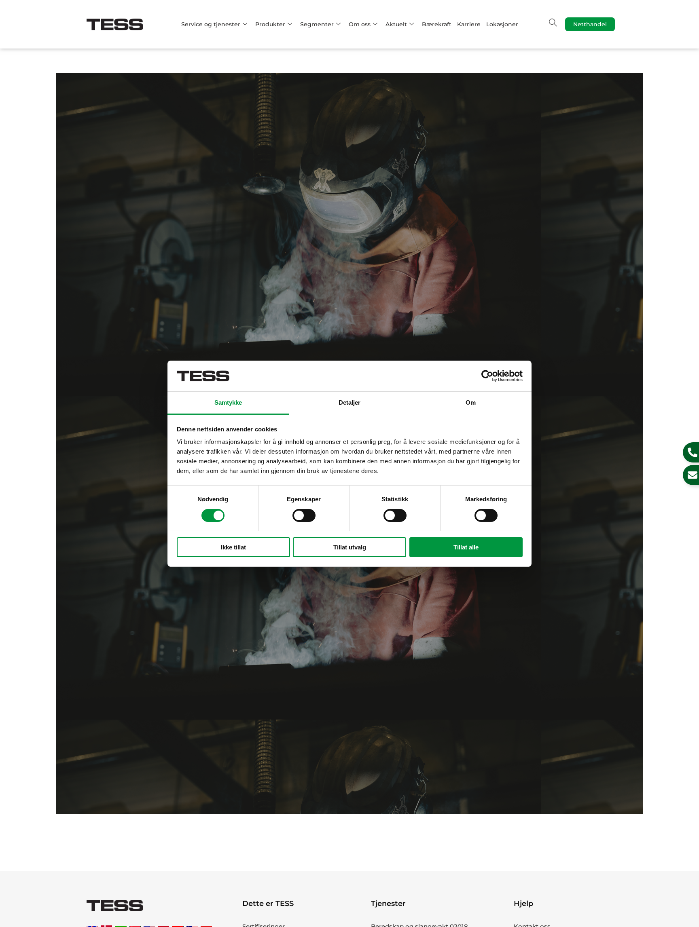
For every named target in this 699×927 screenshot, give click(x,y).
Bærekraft (436, 24)
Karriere (469, 24)
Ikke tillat (233, 547)
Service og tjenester (210, 24)
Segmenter (317, 24)
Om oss (360, 24)
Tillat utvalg (349, 547)
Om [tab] (471, 402)
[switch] (304, 515)
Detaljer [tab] (350, 402)
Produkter (270, 24)
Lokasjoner (502, 24)
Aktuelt (396, 24)
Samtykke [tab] (228, 402)
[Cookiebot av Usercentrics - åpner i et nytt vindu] (487, 376)
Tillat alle (466, 547)
